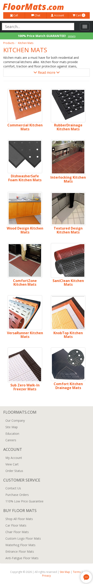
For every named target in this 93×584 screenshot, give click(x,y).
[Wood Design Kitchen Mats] (24, 208)
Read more (46, 72)
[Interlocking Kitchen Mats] (68, 157)
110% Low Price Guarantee (24, 501)
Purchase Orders (17, 495)
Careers (10, 440)
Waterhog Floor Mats (20, 545)
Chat (37, 15)
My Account (13, 458)
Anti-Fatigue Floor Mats (21, 558)
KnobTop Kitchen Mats (68, 335)
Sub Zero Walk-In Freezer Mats (25, 387)
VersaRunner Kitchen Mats (25, 335)
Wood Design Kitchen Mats (25, 230)
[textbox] (38, 26)
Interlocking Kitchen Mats (68, 179)
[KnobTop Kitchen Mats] (68, 312)
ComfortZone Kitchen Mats (25, 282)
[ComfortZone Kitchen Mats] (24, 260)
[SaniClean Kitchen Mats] (68, 260)
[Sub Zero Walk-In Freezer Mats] (24, 364)
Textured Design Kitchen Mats (68, 230)
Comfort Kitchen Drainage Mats (68, 385)
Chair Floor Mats (17, 532)
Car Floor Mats (15, 525)
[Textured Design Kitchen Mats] (68, 208)
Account (58, 15)
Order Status (14, 471)
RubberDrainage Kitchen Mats (68, 127)
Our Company (15, 420)
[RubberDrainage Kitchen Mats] (68, 105)
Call (15, 15)
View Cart (12, 464)
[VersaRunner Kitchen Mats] (24, 312)
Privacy (46, 575)
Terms (77, 572)
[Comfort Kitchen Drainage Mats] (68, 364)
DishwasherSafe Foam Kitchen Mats (25, 178)
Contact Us (13, 488)
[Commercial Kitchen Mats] (24, 105)
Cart (79, 15)
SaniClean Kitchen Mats (68, 282)
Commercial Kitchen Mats (25, 127)
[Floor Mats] (46, 6)
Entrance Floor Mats (19, 551)
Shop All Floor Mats (19, 519)
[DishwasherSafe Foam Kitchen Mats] (24, 156)
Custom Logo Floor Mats (23, 538)
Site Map (11, 427)
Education (12, 433)
